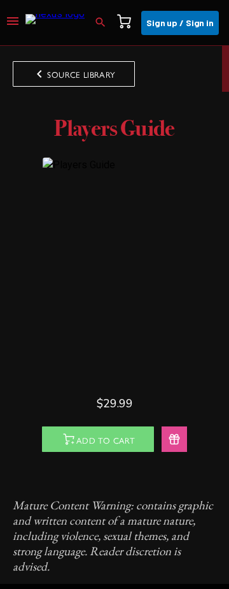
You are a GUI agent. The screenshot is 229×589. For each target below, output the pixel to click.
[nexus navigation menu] (12, 23)
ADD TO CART (105, 440)
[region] (114, 315)
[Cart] (128, 23)
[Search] (104, 23)
